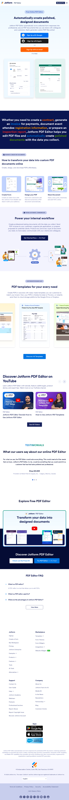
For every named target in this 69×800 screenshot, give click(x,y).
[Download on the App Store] (34, 734)
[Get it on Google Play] (34, 728)
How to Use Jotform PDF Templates (50, 415)
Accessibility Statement (50, 787)
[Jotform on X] (24, 797)
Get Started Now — (34, 238)
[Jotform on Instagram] (44, 797)
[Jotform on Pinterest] (38, 797)
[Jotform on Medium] (31, 797)
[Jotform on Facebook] (21, 797)
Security (38, 787)
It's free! (34, 53)
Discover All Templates (34, 356)
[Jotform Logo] (6, 3)
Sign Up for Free (60, 3)
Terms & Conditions (16, 787)
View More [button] (34, 607)
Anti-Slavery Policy (34, 791)
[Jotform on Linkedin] (27, 797)
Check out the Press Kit (21, 561)
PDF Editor (17, 3)
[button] (3, 327)
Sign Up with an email (35, 49)
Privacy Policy (28, 787)
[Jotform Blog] (34, 797)
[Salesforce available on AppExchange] (34, 740)
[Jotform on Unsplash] (48, 797)
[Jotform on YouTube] (41, 797)
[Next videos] (64, 381)
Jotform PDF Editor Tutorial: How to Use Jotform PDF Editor (17, 416)
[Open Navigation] (66, 2)
